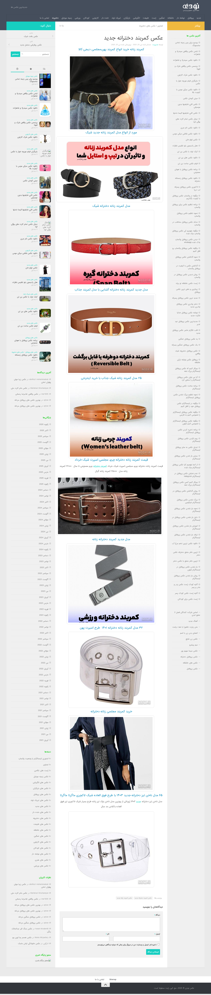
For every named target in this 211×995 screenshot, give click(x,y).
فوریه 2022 (43, 680)
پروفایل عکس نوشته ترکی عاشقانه (188, 361)
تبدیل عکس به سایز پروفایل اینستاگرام (187, 449)
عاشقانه (171, 18)
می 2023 (44, 591)
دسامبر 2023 (43, 555)
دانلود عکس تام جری (28, 238)
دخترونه (55, 18)
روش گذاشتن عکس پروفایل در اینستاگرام (186, 492)
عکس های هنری (41, 860)
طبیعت (146, 18)
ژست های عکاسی (41, 770)
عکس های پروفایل (31, 338)
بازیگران (127, 18)
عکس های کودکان (40, 848)
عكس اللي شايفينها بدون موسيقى (27, 196)
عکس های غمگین (41, 836)
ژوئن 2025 (44, 454)
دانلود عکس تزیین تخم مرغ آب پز (186, 545)
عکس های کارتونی (31, 134)
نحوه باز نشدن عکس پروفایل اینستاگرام (187, 510)
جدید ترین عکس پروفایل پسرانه (185, 298)
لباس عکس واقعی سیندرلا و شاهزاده (26, 95)
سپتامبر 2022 (43, 639)
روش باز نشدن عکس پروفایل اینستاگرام (187, 577)
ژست (154, 18)
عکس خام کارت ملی (19, 388)
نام (107, 934)
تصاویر (160, 25)
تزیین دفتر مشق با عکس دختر (185, 561)
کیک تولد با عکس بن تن (27, 296)
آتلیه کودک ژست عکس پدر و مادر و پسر (187, 586)
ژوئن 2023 (44, 585)
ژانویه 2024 (43, 549)
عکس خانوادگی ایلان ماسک (29, 943)
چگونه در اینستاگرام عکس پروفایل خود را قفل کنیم (188, 405)
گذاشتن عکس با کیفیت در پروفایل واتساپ (188, 267)
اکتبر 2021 (44, 704)
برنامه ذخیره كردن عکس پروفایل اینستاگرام (189, 431)
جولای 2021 (43, 722)
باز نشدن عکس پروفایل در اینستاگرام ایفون (188, 568)
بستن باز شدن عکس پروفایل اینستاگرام (187, 457)
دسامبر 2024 (43, 490)
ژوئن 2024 (43, 525)
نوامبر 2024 (43, 495)
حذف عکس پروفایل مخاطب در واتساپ (186, 223)
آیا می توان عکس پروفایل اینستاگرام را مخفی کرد (188, 379)
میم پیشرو (193, 644)
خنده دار (105, 18)
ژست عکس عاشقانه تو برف (187, 283)
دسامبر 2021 (43, 692)
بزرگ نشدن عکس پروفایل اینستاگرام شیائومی (188, 501)
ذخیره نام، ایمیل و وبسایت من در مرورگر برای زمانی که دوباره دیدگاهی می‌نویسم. (126, 944)
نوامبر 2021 (44, 698)
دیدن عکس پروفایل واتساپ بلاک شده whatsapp (187, 241)
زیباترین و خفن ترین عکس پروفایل (188, 291)
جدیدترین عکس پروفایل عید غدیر (187, 323)
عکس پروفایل (192, 668)
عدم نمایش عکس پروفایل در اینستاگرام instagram (187, 475)
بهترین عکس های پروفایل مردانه (27, 400)
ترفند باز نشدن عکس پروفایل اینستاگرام (187, 536)
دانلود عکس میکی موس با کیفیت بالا (26, 167)
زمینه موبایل (66, 18)
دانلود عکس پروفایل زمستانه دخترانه (26, 356)
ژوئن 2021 (44, 728)
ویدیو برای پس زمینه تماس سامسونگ (26, 80)
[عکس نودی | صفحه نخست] (191, 7)
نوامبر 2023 (43, 561)
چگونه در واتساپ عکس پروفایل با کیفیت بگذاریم (186, 197)
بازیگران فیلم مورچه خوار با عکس (24, 151)
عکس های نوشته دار (40, 854)
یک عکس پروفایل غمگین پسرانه (185, 344)
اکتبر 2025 (44, 430)
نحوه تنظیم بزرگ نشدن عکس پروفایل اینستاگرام (186, 396)
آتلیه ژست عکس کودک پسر (186, 593)
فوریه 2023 (43, 609)
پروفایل (191, 18)
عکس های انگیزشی (40, 782)
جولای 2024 (43, 519)
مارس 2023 (43, 603)
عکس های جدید (32, 91)
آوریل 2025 (43, 466)
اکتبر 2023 (44, 567)
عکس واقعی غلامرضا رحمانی (26, 394)
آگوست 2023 (43, 579)
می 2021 (44, 734)
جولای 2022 (43, 650)
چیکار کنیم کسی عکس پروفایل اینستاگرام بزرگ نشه (186, 483)
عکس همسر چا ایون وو (22, 937)
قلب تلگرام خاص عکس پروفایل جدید (186, 331)
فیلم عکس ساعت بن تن (27, 325)
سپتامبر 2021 (43, 710)
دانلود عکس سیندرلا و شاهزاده (25, 108)
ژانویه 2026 (43, 424)
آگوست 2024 (42, 513)
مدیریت (155, 44)
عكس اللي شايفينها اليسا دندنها (25, 209)
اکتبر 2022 (44, 632)
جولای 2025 (43, 448)
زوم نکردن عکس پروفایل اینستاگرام (189, 440)
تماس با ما (44, 18)
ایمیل (157, 934)
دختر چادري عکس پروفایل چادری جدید (188, 305)
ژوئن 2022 (44, 656)
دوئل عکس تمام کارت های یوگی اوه (24, 225)
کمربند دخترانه (100, 466)
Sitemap (112, 979)
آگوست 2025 (43, 442)
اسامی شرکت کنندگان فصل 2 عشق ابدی (187, 614)
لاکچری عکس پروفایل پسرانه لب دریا (187, 188)
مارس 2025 (43, 472)
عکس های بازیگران (40, 788)
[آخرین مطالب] (17, 69)
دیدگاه (157, 915)
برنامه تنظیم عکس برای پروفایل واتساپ (186, 206)
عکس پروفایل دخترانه (189, 656)
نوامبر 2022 (43, 627)
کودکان (86, 18)
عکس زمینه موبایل (31, 76)
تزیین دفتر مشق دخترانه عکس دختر (186, 554)
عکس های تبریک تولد (30, 294)
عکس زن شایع (192, 639)
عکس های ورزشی (41, 865)
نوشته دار (181, 18)
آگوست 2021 (43, 716)
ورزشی (77, 18)
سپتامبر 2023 (43, 573)
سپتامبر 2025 (43, 436)
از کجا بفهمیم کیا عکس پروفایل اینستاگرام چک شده (186, 466)
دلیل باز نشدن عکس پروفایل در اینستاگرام (186, 519)
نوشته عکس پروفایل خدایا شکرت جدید (188, 314)
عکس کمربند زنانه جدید (124, 898)
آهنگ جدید (193, 621)
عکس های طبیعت (40, 824)
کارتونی (95, 18)
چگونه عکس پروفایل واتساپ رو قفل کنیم (186, 250)
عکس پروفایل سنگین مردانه (29, 916)
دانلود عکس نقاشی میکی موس (24, 253)
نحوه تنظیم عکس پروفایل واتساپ (188, 215)
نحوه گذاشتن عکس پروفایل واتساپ (187, 258)
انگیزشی (136, 18)
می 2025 (44, 460)
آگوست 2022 (43, 644)
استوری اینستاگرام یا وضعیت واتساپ (33, 758)
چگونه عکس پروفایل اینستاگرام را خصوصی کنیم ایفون (186, 422)
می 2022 (44, 662)
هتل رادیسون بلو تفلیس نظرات (24, 282)
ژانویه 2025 (43, 484)
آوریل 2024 (43, 537)
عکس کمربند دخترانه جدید (143, 898)
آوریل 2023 (43, 597)
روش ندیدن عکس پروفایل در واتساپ (187, 276)
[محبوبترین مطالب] (30, 69)
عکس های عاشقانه (41, 830)
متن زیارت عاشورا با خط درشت (185, 627)
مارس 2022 (43, 674)
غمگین (162, 18)
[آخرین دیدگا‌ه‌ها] (44, 69)
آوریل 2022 (43, 668)
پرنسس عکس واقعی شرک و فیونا (25, 124)
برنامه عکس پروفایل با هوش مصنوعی (25, 341)
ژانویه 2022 (43, 686)
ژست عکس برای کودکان (188, 599)
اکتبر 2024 (44, 501)
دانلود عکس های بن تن (27, 311)
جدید (199, 18)
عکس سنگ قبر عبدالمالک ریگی (31, 930)
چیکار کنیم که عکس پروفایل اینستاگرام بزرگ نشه (187, 370)
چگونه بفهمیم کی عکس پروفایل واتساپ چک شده (186, 232)
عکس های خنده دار (40, 812)
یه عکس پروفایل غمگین (188, 339)
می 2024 (44, 531)
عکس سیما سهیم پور (189, 650)
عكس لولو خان (31, 267)
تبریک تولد (116, 18)
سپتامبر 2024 (43, 507)
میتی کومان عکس (30, 180)
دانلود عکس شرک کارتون (27, 137)
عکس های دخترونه (147, 25)
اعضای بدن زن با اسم (189, 633)
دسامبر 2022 (43, 621)
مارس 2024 (43, 543)
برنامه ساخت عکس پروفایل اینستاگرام (188, 387)
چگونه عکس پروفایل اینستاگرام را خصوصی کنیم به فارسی (186, 413)
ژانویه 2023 (43, 615)
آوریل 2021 (43, 740)
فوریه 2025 (43, 478)
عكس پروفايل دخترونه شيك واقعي (187, 352)
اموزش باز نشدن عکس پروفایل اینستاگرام (186, 527)
